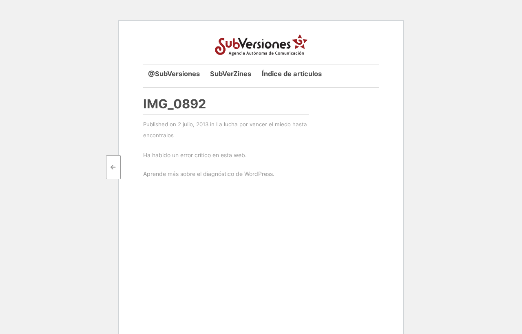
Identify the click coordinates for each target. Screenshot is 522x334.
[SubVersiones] (261, 44)
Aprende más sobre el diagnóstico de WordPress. (208, 173)
